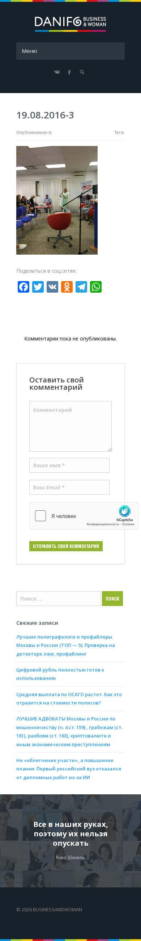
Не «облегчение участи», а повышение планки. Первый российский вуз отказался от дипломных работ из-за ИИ (68, 769)
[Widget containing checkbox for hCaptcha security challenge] (83, 516)
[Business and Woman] (70, 30)
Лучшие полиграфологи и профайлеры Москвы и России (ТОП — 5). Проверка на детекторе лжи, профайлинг (65, 645)
